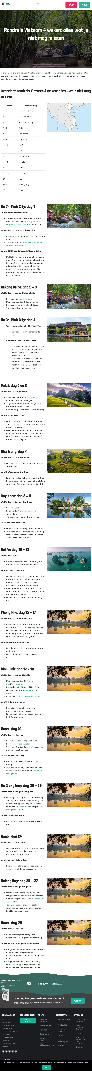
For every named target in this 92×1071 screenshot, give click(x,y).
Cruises (61, 1036)
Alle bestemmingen (47, 1045)
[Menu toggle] (38, 3)
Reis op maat (64, 1020)
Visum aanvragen (63, 1041)
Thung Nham (30, 690)
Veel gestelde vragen (80, 1027)
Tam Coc (19, 684)
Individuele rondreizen (62, 1025)
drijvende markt (24, 299)
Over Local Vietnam (80, 1021)
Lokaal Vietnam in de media (8, 986)
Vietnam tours (61, 1031)
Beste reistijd (45, 1025)
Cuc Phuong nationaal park (29, 696)
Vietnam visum (44, 1039)
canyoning (32, 397)
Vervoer (43, 1030)
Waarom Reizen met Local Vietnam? (81, 1040)
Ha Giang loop (22, 806)
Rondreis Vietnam (44, 1021)
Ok (46, 1067)
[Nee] (90, 1065)
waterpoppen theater (20, 744)
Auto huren (63, 1046)
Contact (79, 1033)
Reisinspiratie (46, 1034)
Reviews (79, 1047)
